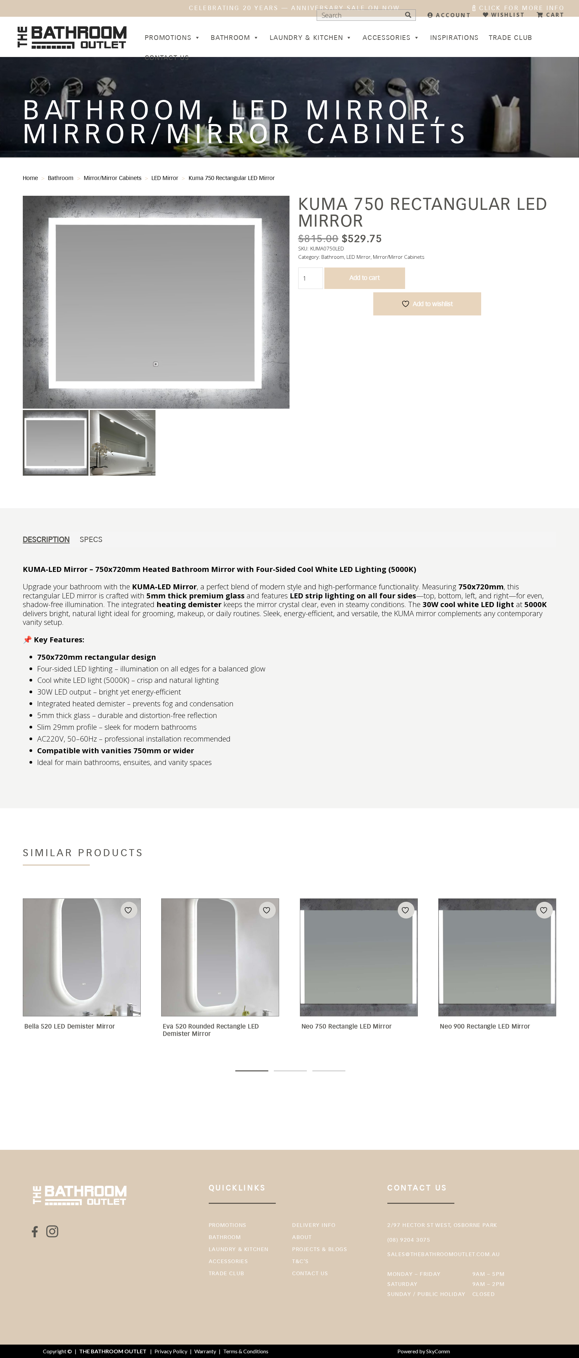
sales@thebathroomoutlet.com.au (443, 1254)
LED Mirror (164, 178)
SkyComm (437, 1351)
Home (30, 178)
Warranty (205, 1351)
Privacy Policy (170, 1351)
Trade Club (510, 38)
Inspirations (454, 38)
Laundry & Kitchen (306, 38)
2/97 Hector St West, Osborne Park (442, 1225)
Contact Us (167, 58)
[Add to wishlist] (129, 910)
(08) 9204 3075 (408, 1240)
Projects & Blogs (319, 1249)
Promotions (168, 38)
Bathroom (230, 38)
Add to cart (364, 278)
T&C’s (300, 1261)
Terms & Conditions (245, 1351)
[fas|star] (35, 1231)
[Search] (408, 15)
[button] (278, 207)
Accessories (387, 38)
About (302, 1237)
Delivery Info (314, 1225)
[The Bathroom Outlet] (72, 37)
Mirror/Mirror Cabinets (112, 178)
